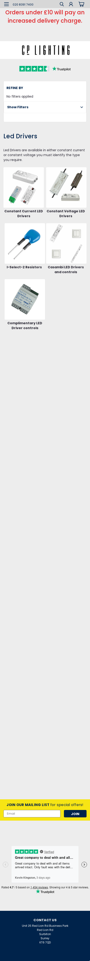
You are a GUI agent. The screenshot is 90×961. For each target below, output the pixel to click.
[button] (45, 107)
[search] (62, 4)
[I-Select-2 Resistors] (25, 243)
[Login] (71, 4)
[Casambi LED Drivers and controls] (66, 243)
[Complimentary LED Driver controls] (25, 299)
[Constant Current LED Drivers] (23, 187)
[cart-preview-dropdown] (81, 4)
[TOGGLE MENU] (6, 4)
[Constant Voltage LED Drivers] (66, 187)
